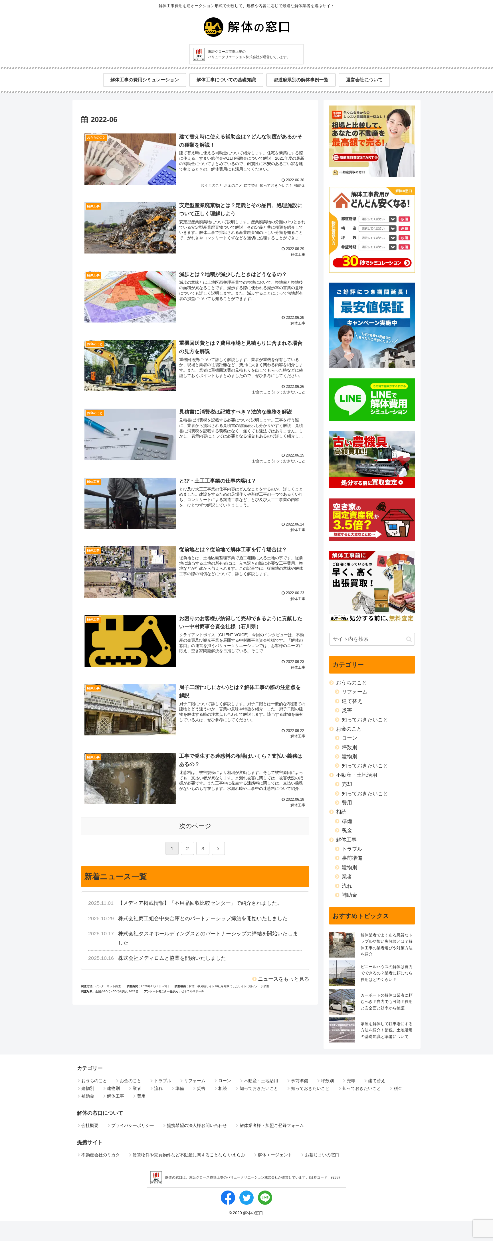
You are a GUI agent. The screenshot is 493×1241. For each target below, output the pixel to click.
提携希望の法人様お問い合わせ (197, 1125)
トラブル (352, 849)
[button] (409, 639)
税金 (347, 830)
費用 (347, 803)
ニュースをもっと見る (283, 979)
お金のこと (349, 729)
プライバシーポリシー (132, 1125)
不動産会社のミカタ (100, 1154)
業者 (347, 876)
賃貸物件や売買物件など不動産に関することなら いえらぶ (189, 1154)
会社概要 (89, 1125)
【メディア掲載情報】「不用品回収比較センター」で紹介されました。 (200, 903)
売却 (347, 784)
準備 (347, 821)
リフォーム (354, 692)
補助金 (349, 895)
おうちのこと (351, 683)
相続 (341, 812)
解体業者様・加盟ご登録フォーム (272, 1125)
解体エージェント (275, 1154)
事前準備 (352, 858)
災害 (347, 710)
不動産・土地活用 (356, 775)
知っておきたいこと (365, 720)
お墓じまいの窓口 (322, 1154)
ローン (349, 738)
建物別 (349, 756)
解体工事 (346, 840)
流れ (347, 886)
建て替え (352, 701)
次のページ (195, 826)
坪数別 (349, 747)
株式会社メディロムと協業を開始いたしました (172, 958)
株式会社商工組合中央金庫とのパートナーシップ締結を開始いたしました (203, 918)
